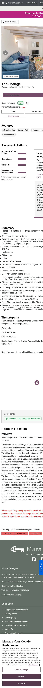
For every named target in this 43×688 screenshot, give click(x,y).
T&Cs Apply (37, 16)
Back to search (11, 22)
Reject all (21, 677)
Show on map (13, 116)
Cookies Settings (21, 670)
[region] (21, 661)
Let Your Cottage (31, 3)
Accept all (21, 683)
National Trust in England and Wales (24, 419)
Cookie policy (34, 665)
